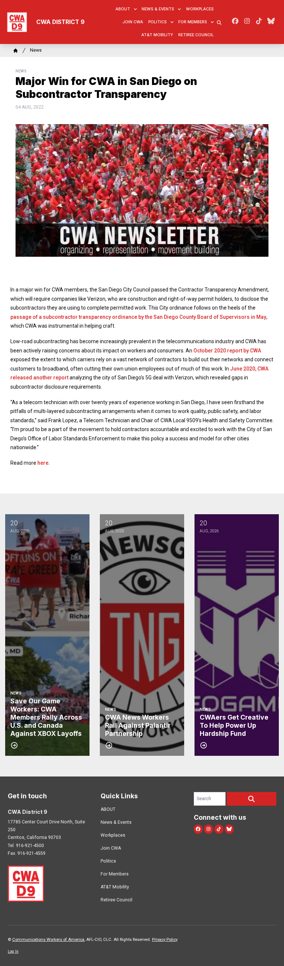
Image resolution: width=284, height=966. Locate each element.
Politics (157, 22)
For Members (192, 22)
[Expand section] (135, 9)
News (36, 50)
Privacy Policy (165, 939)
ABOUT (122, 9)
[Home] (15, 50)
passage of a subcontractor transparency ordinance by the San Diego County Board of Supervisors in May (138, 317)
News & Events (158, 9)
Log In (13, 951)
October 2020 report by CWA (227, 351)
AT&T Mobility (157, 35)
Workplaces (200, 9)
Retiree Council (196, 35)
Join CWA (132, 22)
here (42, 463)
